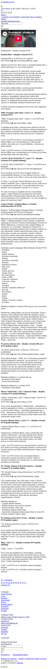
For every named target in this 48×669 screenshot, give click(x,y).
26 (11, 583)
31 (23, 583)
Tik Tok (4, 634)
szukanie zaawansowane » (10, 21)
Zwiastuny (5, 606)
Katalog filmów (6, 604)
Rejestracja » (5, 655)
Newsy (32, 17)
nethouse (20, 663)
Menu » (4, 15)
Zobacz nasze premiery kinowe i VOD (15, 617)
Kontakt (4, 611)
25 (9, 583)
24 (6, 583)
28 (16, 583)
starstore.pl (5, 621)
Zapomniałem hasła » (20, 655)
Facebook (4, 627)
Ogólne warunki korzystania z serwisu (32, 659)
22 (2, 583)
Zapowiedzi (25, 17)
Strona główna (6, 594)
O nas (11, 17)
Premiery (17, 17)
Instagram (4, 632)
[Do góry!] (8, 2)
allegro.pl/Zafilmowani (9, 623)
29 (18, 583)
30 (20, 583)
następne (4, 585)
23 (4, 583)
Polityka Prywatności (9, 659)
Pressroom (5, 609)
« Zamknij (5, 17)
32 (25, 583)
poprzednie (8, 580)
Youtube (4, 629)
